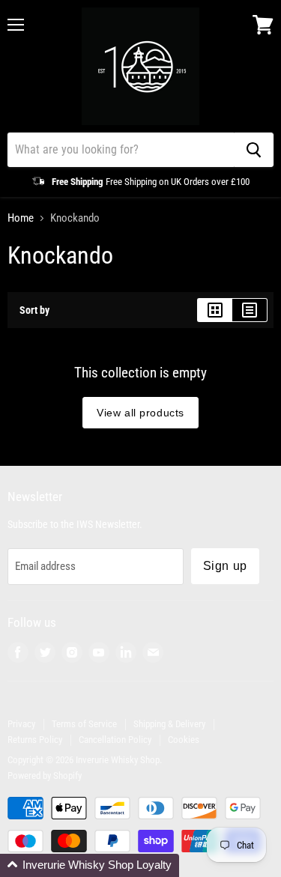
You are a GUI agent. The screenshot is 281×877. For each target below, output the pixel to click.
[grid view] (214, 310)
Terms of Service (84, 723)
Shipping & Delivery (169, 723)
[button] (89, 865)
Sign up (225, 565)
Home (20, 218)
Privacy (21, 723)
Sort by (34, 310)
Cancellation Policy (115, 739)
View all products (140, 413)
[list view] (250, 310)
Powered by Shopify (44, 775)
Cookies (183, 739)
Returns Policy (34, 739)
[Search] (254, 150)
